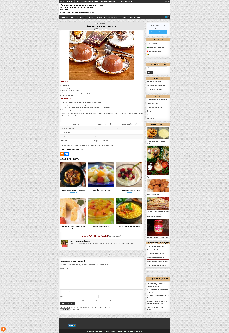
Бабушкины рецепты (154, 89)
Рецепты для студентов (156, 254)
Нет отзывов (105, 29)
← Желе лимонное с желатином (69, 254)
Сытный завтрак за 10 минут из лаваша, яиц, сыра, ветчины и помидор (158, 214)
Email (62, 296)
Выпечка (125, 17)
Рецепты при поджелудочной (157, 261)
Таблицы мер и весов (126, 1)
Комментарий (65, 268)
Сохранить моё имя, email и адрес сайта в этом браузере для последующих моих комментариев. (95, 300)
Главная (62, 1)
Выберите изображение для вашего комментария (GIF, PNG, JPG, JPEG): (86, 307)
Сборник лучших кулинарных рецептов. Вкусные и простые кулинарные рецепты (81, 7)
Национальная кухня (113, 17)
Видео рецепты (152, 103)
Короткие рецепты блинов (157, 99)
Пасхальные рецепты (156, 55)
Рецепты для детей (101, 23)
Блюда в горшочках (154, 81)
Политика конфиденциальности (89, 1)
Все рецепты (70, 1)
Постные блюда (154, 51)
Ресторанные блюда (154, 107)
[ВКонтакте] (66, 154)
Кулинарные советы (135, 17)
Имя (61, 292)
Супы (72, 17)
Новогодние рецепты (156, 47)
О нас (77, 1)
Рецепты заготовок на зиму (157, 115)
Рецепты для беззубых (155, 257)
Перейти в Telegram (158, 32)
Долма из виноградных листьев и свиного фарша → (126, 254)
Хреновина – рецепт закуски (157, 237)
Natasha (97, 29)
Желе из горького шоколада (101, 25)
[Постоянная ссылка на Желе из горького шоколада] (101, 55)
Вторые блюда (81, 17)
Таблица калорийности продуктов (109, 1)
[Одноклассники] (62, 154)
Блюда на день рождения (156, 85)
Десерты (91, 17)
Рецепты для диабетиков (156, 265)
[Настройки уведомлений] (3, 329)
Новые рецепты (64, 17)
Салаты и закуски (100, 17)
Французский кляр (153, 194)
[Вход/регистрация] (166, 17)
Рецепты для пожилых (155, 246)
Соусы (149, 111)
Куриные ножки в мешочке (156, 177)
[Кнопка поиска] (168, 17)
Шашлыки (150, 119)
